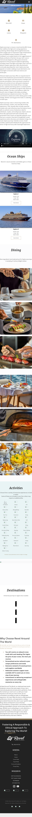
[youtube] (18, 786)
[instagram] (14, 786)
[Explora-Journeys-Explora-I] (16, 171)
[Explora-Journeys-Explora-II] (16, 206)
